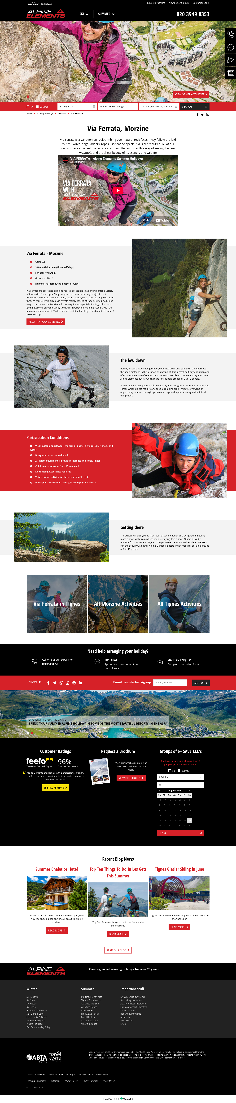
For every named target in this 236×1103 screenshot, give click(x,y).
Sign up (199, 683)
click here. (182, 1057)
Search (187, 106)
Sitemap (55, 1080)
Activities (62, 113)
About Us (125, 1017)
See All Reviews (54, 787)
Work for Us (109, 1080)
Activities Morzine (90, 1003)
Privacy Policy (71, 1080)
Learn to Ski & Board (36, 1017)
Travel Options (127, 1010)
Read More (55, 930)
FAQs (123, 1023)
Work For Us (126, 1020)
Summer (104, 13)
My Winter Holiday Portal (132, 996)
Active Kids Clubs (89, 1020)
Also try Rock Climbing (44, 321)
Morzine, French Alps (91, 996)
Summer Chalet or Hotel (56, 869)
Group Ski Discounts (36, 1010)
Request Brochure (155, 2)
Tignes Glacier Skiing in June (179, 869)
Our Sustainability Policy (38, 1027)
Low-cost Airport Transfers (133, 1006)
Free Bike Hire (88, 1017)
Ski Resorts (32, 996)
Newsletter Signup (179, 2)
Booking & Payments (130, 1013)
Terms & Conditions (36, 1080)
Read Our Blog (116, 950)
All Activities (87, 1010)
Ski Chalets (32, 1000)
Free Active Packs (90, 1013)
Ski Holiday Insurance (131, 1000)
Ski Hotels (31, 1003)
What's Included (34, 1023)
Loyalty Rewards (90, 1080)
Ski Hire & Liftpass (35, 1020)
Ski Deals (31, 1006)
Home (29, 113)
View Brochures (129, 778)
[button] (230, 34)
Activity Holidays (45, 113)
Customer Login (201, 2)
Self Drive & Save (35, 1013)
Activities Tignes (89, 1006)
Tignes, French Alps (91, 1000)
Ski (82, 13)
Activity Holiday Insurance (133, 1003)
